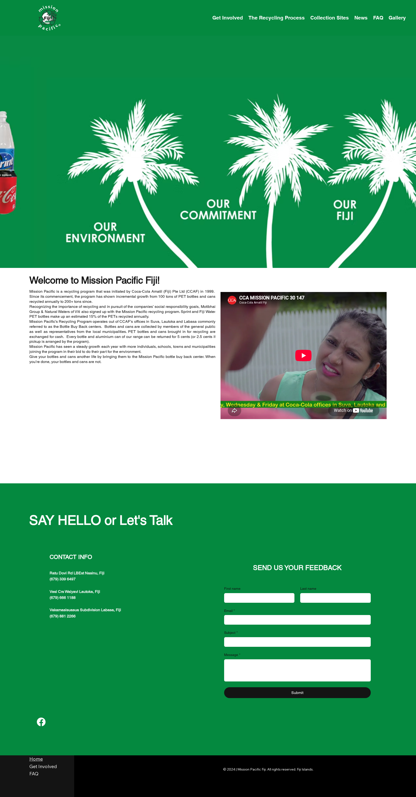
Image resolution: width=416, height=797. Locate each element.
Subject (231, 633)
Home (36, 759)
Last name (308, 588)
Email (229, 611)
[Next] (404, 152)
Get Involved (43, 766)
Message (232, 655)
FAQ (34, 774)
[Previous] (12, 152)
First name (232, 588)
